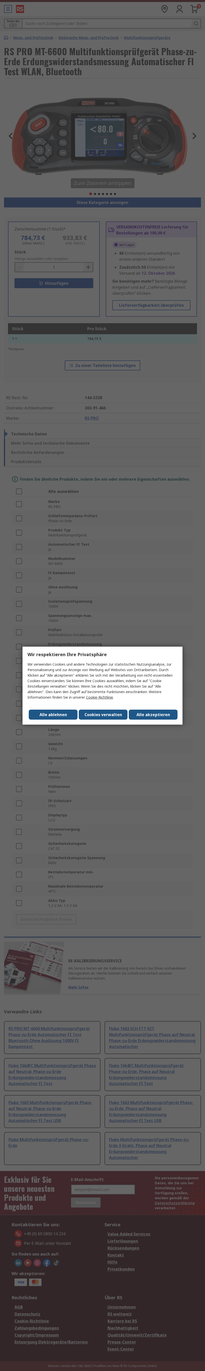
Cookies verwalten (103, 714)
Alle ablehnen (53, 714)
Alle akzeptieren (153, 714)
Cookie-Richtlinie (99, 697)
